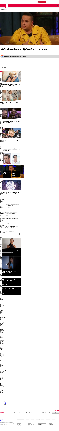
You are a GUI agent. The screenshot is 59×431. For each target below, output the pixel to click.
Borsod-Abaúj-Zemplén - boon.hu (20, 425)
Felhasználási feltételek (36, 412)
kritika (7, 223)
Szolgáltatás (48, 419)
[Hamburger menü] (2, 6)
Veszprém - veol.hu (51, 424)
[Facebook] (58, 410)
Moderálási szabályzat (44, 412)
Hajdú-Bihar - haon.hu (30, 425)
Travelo (26, 5)
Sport (18, 5)
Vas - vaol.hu (50, 423)
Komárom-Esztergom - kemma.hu (42, 423)
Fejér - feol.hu (29, 423)
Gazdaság (32, 419)
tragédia (13, 175)
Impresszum (21, 412)
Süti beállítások (55, 412)
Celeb (5, 9)
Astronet (31, 5)
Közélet (27, 419)
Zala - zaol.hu (50, 425)
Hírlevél (50, 412)
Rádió (53, 419)
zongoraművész (14, 168)
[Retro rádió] (39, 2)
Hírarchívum (16, 412)
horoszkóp (11, 196)
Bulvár (43, 419)
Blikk (1, 102)
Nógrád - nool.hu (40, 424)
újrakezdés (2, 67)
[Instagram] (55, 410)
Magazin (38, 419)
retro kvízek (4, 144)
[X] (1, 72)
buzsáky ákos (4, 284)
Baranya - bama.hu (19, 423)
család (5, 67)
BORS (3, 9)
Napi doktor (36, 5)
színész (3, 168)
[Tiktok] (53, 410)
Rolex (3, 293)
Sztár (15, 5)
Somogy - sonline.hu (40, 425)
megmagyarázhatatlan (10, 231)
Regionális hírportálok (20, 419)
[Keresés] (57, 5)
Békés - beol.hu (18, 424)
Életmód (22, 5)
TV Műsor (42, 5)
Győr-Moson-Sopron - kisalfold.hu (31, 424)
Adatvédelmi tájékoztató (28, 412)
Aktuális (11, 5)
